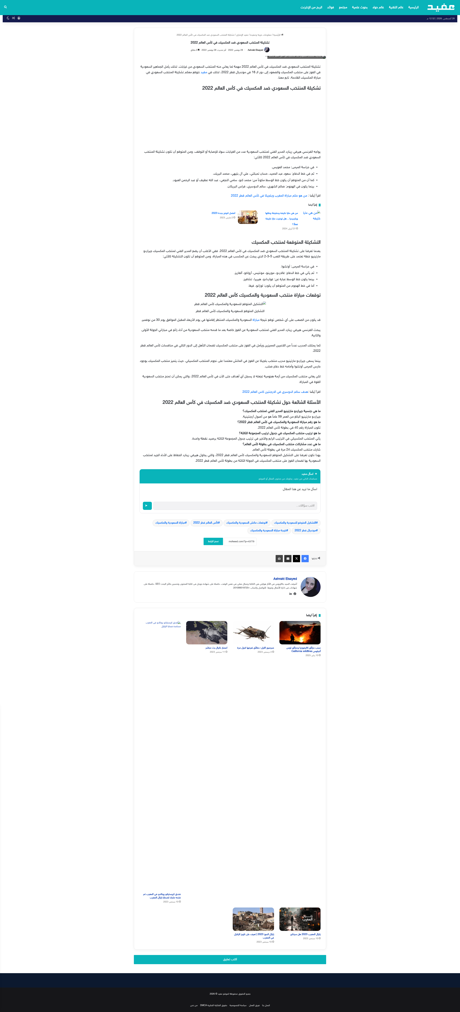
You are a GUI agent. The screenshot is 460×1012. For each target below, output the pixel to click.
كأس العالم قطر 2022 (205, 523)
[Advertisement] (230, 119)
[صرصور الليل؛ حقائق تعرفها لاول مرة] (253, 632)
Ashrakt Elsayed (255, 50)
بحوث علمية (360, 8)
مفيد (203, 72)
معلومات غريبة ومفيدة (261, 35)
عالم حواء (378, 8)
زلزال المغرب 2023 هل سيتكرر (305, 934)
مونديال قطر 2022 (305, 530)
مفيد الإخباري (242, 35)
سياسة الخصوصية (238, 1005)
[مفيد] (441, 8)
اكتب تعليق (230, 959)
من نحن (194, 1005)
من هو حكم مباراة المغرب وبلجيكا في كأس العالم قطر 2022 (269, 196)
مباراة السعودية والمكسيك (170, 523)
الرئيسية (413, 8)
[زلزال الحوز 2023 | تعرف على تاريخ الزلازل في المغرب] (253, 919)
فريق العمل (254, 1005)
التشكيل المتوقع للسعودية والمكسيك (295, 523)
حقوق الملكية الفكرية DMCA (213, 1005)
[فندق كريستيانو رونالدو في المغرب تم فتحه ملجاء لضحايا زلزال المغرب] (160, 756)
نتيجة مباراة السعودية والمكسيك (268, 530)
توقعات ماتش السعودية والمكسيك (246, 523)
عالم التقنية (396, 8)
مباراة (255, 320)
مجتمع (343, 8)
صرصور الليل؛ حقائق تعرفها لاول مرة (255, 647)
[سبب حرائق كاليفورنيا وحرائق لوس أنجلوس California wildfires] (300, 632)
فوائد (330, 8)
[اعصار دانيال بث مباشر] (206, 632)
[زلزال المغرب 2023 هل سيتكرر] (300, 919)
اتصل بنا (266, 1005)
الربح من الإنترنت (311, 8)
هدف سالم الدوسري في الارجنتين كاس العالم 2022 (275, 392)
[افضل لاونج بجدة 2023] (248, 217)
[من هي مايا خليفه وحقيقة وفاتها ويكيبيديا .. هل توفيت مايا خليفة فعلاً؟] (310, 217)
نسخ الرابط (213, 541)
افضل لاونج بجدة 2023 (223, 213)
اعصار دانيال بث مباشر (216, 647)
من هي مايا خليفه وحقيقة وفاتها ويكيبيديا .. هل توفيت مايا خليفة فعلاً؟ (281, 219)
